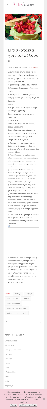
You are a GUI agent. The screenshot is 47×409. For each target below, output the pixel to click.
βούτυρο (18, 294)
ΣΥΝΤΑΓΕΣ (34, 67)
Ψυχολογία (9, 386)
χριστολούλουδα (13, 303)
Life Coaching (10, 372)
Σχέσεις (8, 363)
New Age (8, 359)
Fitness (7, 368)
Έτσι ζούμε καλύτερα (13, 350)
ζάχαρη (29, 294)
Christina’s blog (11, 341)
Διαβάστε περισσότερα (28, 405)
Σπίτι (7, 377)
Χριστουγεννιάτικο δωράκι (17, 308)
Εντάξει (13, 405)
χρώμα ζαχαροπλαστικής (17, 313)
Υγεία (7, 381)
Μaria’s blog (9, 345)
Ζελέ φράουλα (12, 299)
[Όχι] (44, 399)
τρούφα (26, 299)
